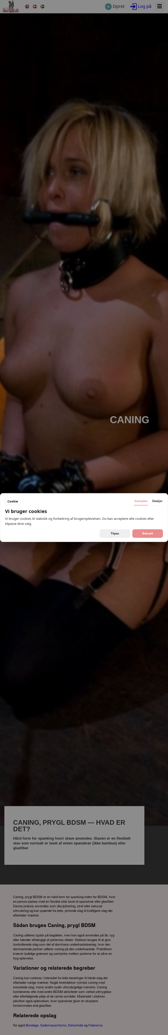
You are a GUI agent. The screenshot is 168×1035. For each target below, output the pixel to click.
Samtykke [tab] (140, 501)
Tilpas (115, 533)
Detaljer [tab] (157, 501)
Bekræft (147, 533)
